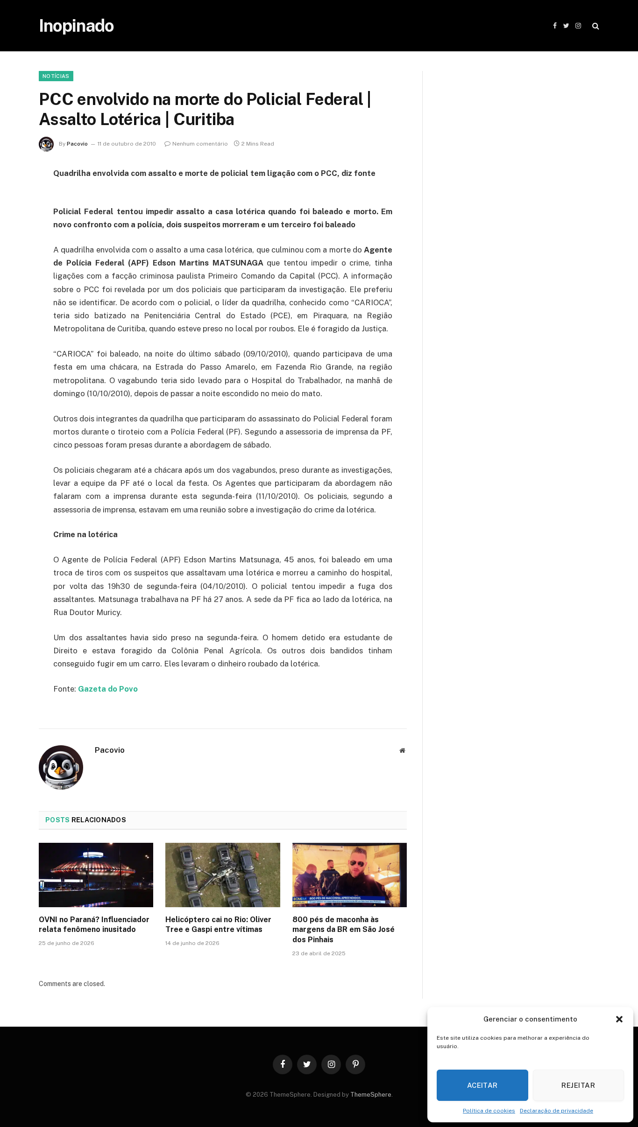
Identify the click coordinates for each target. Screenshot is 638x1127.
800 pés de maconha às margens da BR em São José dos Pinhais (343, 930)
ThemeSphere (370, 1094)
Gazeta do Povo (108, 688)
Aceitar (482, 1085)
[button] (619, 1019)
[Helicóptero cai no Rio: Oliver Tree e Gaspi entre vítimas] (222, 875)
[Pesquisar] (594, 25)
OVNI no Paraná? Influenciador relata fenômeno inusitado (94, 924)
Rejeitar (578, 1085)
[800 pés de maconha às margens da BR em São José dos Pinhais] (349, 875)
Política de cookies (489, 1110)
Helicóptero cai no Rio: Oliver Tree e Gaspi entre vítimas (218, 924)
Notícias (56, 76)
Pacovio (77, 143)
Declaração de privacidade (556, 1110)
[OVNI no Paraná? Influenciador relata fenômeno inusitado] (96, 875)
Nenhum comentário (200, 143)
